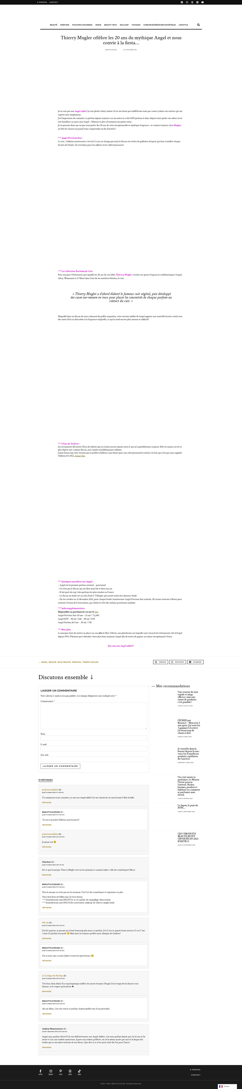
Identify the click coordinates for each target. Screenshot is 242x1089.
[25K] (79, 1071)
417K (40, 1074)
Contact (196, 1075)
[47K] (60, 1071)
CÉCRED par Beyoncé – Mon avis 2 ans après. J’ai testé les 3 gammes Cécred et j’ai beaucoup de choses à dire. (189, 727)
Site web (44, 755)
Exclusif (124, 25)
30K (70, 1074)
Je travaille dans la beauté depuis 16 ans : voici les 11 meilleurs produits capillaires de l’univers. (189, 753)
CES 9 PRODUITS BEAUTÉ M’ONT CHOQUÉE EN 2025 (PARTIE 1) (188, 837)
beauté (52, 662)
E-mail (44, 744)
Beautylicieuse (51, 812)
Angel (44, 662)
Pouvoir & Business (82, 25)
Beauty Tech (110, 25)
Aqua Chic (80, 455)
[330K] (50, 1071)
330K (51, 1074)
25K (79, 1074)
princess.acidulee (50, 789)
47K (60, 1074)
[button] (198, 25)
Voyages (136, 25)
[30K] (70, 1071)
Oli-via (45, 922)
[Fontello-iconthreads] (192, 2)
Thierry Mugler (90, 662)
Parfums (64, 25)
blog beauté (64, 662)
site (96, 611)
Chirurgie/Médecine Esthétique (159, 25)
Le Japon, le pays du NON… (188, 807)
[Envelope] (202, 2)
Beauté (53, 25)
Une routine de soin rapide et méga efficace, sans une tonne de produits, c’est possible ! (188, 697)
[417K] (40, 1071)
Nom (43, 734)
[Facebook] (182, 2)
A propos (42, 2)
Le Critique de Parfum (52, 975)
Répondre (46, 802)
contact (53, 2)
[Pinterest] (197, 2)
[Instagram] (187, 2)
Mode (98, 25)
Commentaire (48, 701)
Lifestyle (183, 25)
